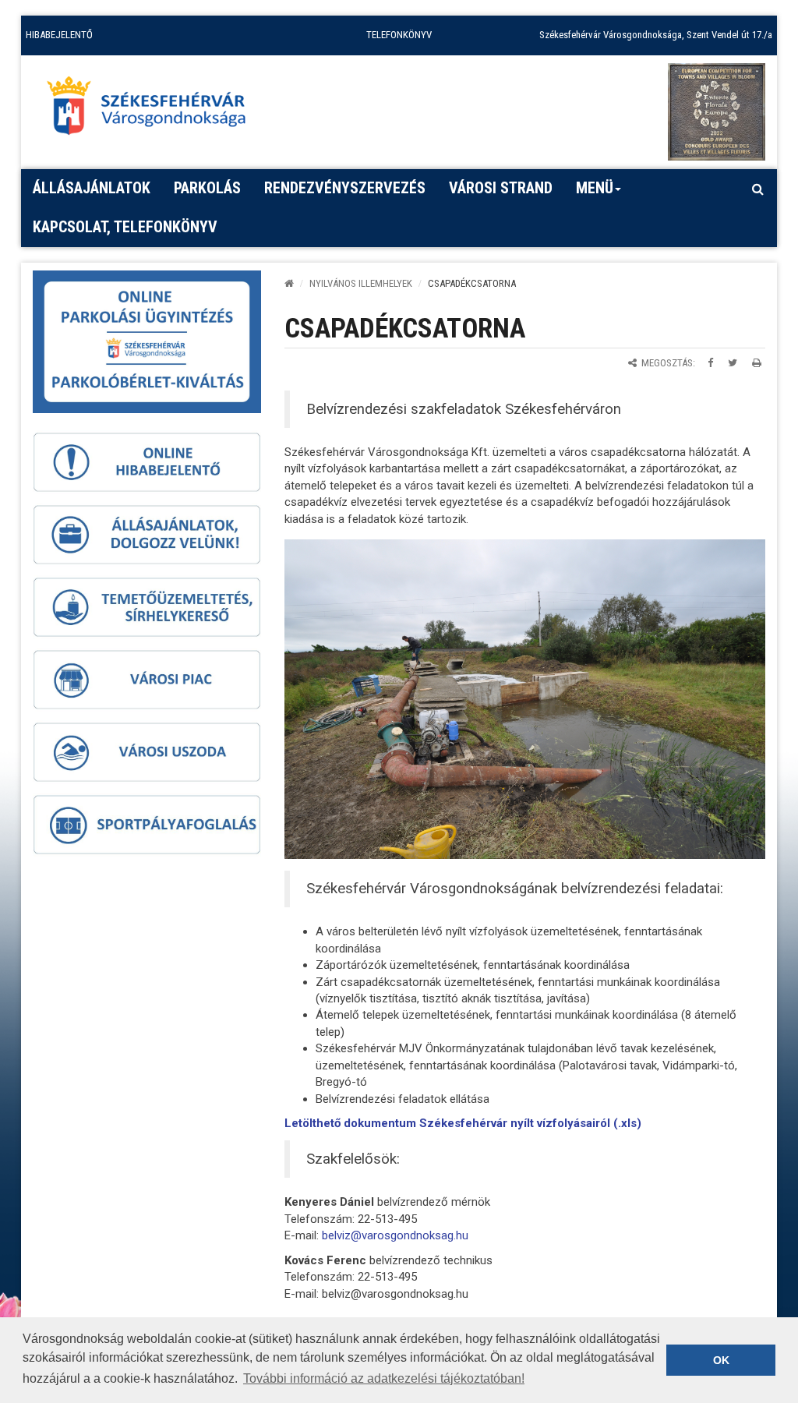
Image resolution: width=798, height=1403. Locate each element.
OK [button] (721, 1360)
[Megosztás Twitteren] (732, 363)
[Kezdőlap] (289, 283)
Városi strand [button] (501, 187)
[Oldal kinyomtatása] (756, 363)
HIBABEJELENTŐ (59, 35)
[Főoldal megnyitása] (153, 109)
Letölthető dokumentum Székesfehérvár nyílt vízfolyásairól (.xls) (462, 1123)
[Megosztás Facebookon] (710, 363)
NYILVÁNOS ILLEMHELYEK (360, 283)
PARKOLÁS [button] (207, 187)
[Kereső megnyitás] (757, 188)
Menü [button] (594, 187)
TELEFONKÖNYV (399, 35)
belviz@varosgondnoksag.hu (395, 1235)
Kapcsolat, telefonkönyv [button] (125, 226)
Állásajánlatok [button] (91, 187)
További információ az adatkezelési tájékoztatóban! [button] (383, 1378)
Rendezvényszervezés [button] (344, 187)
